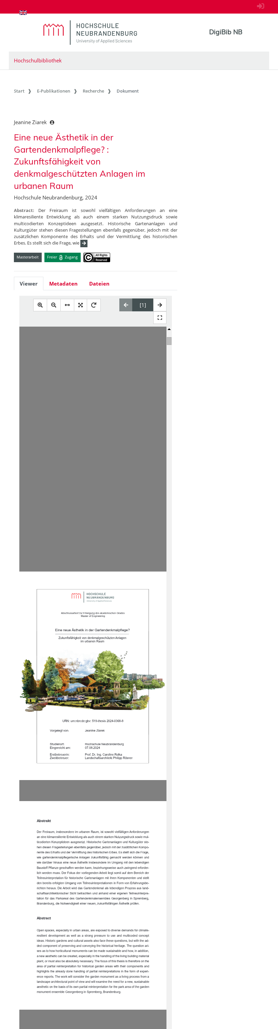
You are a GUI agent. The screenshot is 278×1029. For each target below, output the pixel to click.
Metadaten (63, 283)
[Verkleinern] (54, 305)
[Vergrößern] (40, 305)
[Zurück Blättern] (126, 304)
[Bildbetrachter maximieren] (159, 317)
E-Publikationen (53, 91)
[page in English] (23, 12)
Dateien (99, 283)
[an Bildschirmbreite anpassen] (67, 305)
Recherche (93, 91)
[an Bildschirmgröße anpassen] (80, 305)
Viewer (29, 283)
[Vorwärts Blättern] (159, 304)
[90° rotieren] (94, 305)
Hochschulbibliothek (38, 60)
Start (19, 91)
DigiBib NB (225, 32)
